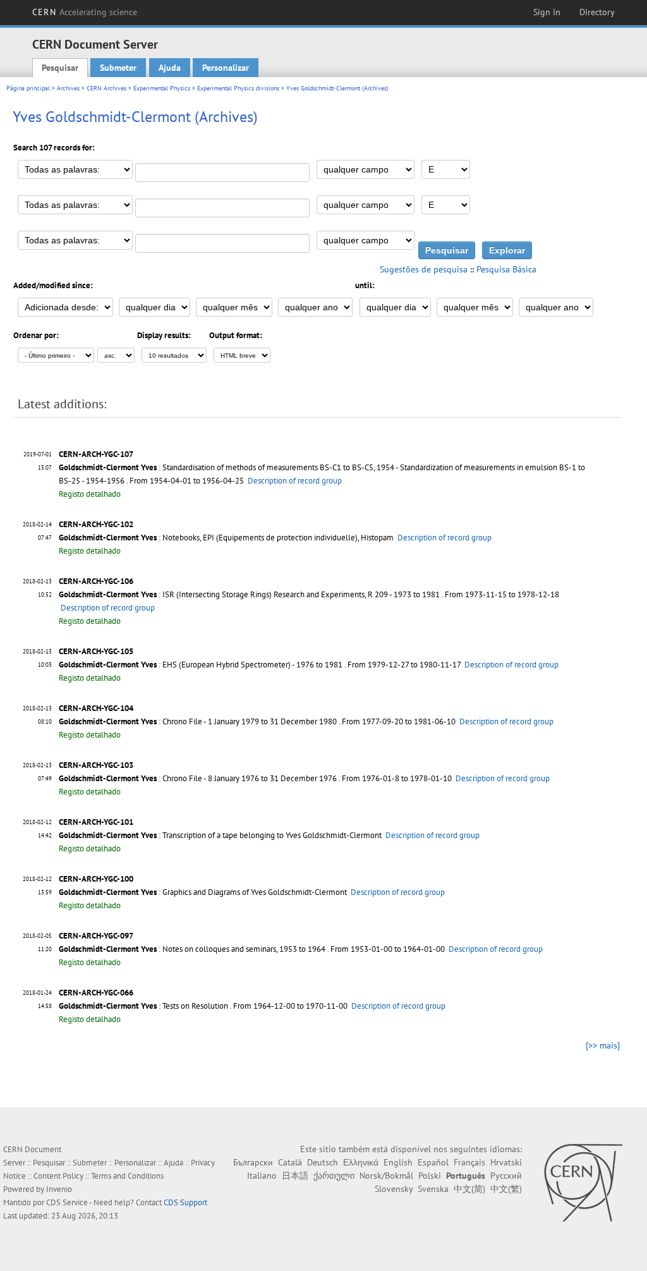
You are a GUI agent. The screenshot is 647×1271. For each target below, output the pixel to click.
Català (290, 1162)
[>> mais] (603, 1045)
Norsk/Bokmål (386, 1175)
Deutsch (322, 1162)
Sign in (546, 12)
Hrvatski (506, 1162)
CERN (84, 12)
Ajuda (170, 67)
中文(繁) (506, 1189)
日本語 (295, 1175)
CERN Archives (106, 88)
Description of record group (295, 480)
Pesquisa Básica (506, 269)
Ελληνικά (360, 1162)
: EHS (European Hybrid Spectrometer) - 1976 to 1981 (200, 664)
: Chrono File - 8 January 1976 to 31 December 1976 (198, 778)
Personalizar (225, 67)
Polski (429, 1175)
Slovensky (394, 1189)
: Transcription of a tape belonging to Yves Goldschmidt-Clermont (220, 835)
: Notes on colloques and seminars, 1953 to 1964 (192, 949)
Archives (68, 88)
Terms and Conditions (127, 1176)
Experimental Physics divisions (238, 88)
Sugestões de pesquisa (424, 269)
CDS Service (67, 1202)
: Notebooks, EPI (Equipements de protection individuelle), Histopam (226, 537)
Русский (506, 1175)
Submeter (118, 67)
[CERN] (583, 1182)
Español (433, 1162)
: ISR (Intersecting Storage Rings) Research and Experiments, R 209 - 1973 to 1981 (249, 594)
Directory (597, 12)
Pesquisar (60, 67)
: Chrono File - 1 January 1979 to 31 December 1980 (198, 721)
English (398, 1162)
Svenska (433, 1189)
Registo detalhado (90, 494)
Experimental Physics (161, 88)
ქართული (333, 1175)
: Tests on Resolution (143, 1005)
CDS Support (185, 1202)
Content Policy (58, 1176)
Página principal (28, 88)
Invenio (59, 1189)
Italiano (262, 1175)
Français (469, 1162)
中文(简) (469, 1189)
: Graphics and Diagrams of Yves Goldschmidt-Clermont (203, 892)
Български (253, 1162)
